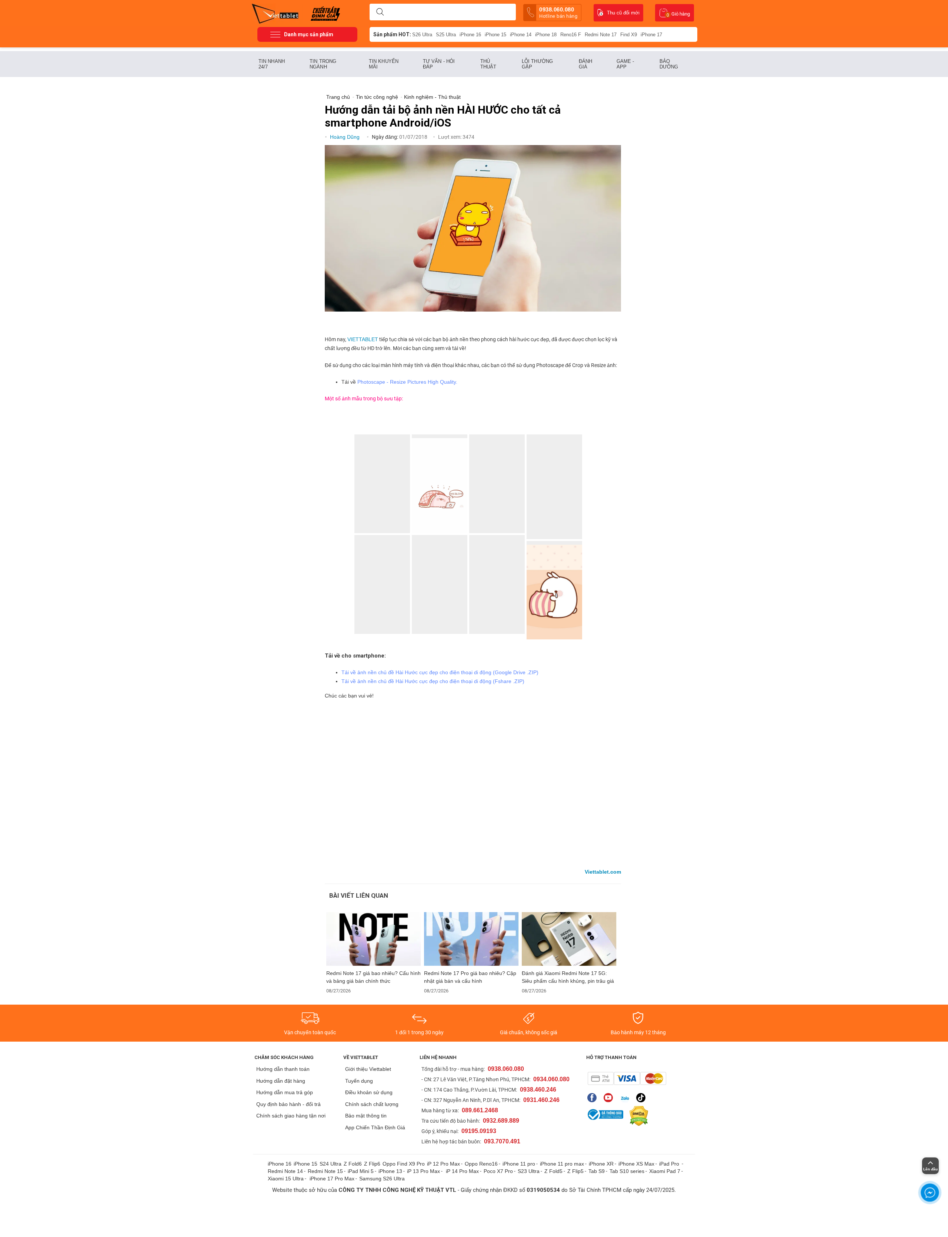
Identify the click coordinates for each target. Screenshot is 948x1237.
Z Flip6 (372, 1164)
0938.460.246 (538, 1089)
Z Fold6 (353, 1164)
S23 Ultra (529, 1171)
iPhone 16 (470, 34)
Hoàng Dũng (345, 137)
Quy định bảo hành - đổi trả (288, 1104)
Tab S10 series (627, 1171)
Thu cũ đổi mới (623, 13)
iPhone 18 (546, 34)
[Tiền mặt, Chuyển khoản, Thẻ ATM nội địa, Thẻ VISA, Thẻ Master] (626, 1078)
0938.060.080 (558, 12)
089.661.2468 (480, 1110)
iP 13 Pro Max (423, 1171)
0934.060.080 (551, 1079)
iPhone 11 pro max (562, 1164)
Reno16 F (570, 34)
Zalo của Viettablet (626, 1097)
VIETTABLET (362, 339)
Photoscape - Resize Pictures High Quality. (407, 382)
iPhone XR (601, 1164)
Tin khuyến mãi (383, 64)
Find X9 (628, 34)
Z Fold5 (553, 1171)
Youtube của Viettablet (610, 1097)
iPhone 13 (390, 1171)
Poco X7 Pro (498, 1171)
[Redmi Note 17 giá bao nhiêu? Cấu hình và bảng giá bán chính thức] (373, 939)
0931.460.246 (541, 1100)
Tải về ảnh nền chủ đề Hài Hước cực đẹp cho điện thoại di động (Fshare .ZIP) (432, 681)
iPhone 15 (495, 34)
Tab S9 (596, 1171)
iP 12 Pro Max (443, 1164)
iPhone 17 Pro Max (332, 1178)
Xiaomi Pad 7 (664, 1171)
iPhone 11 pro (519, 1164)
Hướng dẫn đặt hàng (280, 1081)
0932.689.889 (501, 1120)
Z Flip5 (575, 1171)
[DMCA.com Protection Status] (637, 1116)
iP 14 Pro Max (462, 1171)
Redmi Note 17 (601, 34)
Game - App (625, 64)
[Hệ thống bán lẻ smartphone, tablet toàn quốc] (277, 13)
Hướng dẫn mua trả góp (284, 1092)
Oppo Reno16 (481, 1164)
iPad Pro (670, 1164)
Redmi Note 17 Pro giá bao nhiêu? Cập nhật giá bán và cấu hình (470, 977)
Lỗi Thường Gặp (537, 64)
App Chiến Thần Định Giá (375, 1127)
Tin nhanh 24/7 (271, 64)
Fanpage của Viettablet (593, 1097)
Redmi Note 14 (285, 1171)
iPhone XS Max (636, 1164)
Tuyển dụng (359, 1081)
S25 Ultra (446, 34)
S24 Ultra (330, 1164)
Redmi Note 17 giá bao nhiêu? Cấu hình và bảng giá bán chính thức (373, 977)
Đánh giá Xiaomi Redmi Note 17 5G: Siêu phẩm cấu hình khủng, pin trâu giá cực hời (568, 977)
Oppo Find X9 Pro (404, 1164)
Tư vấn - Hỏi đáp (439, 64)
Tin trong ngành (323, 64)
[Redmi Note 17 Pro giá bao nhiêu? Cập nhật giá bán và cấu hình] (471, 939)
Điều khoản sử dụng (369, 1092)
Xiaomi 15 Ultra (286, 1178)
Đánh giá (585, 64)
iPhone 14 (520, 34)
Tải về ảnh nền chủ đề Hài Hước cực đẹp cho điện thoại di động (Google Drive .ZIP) (439, 672)
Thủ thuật (488, 64)
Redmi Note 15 (325, 1171)
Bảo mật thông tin (366, 1116)
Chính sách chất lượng (371, 1104)
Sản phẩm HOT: (392, 34)
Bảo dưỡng (669, 64)
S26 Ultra (422, 34)
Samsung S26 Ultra (382, 1178)
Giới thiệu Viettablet (368, 1069)
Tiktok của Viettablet (642, 1097)
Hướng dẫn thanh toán (283, 1069)
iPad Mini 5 (361, 1171)
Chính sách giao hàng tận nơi (291, 1116)
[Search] (380, 12)
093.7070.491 (502, 1141)
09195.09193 (478, 1131)
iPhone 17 (651, 34)
